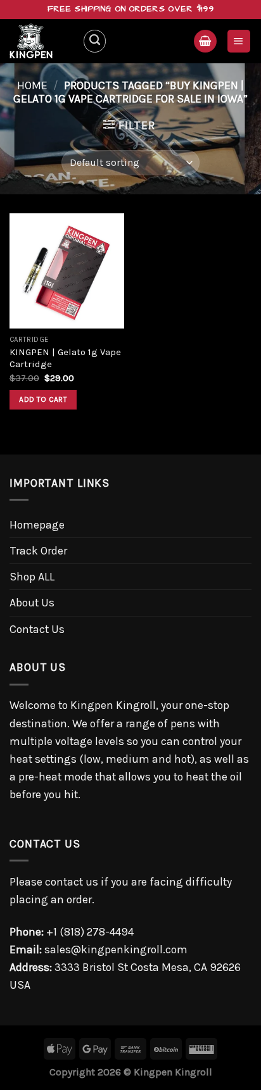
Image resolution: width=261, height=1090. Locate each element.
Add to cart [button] (43, 399)
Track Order (38, 550)
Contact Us (37, 629)
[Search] (95, 41)
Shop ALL (32, 576)
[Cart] (205, 41)
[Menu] (238, 41)
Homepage (37, 524)
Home (32, 85)
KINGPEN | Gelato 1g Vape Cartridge (65, 358)
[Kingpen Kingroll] (41, 41)
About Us (32, 602)
